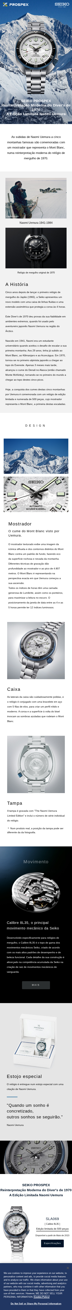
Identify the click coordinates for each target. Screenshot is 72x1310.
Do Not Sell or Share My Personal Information (36, 1303)
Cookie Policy (41, 1297)
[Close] (68, 1268)
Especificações (52, 1243)
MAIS (36, 985)
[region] (36, 1286)
